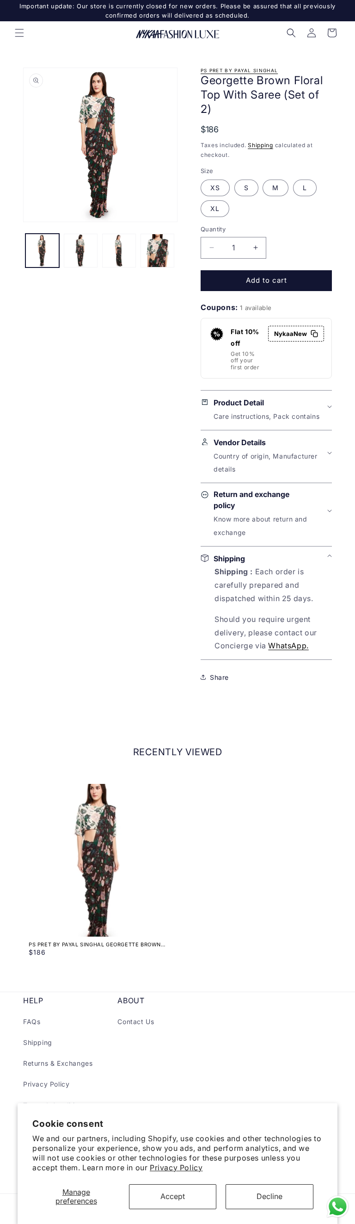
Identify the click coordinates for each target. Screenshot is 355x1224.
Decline (269, 1196)
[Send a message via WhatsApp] (337, 1206)
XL (215, 208)
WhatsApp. (288, 645)
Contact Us (135, 1021)
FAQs (31, 1021)
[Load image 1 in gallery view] (42, 250)
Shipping (260, 145)
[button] (19, 33)
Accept (172, 1196)
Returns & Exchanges (57, 1063)
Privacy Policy (176, 1167)
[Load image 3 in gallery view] (119, 250)
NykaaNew (290, 333)
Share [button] (219, 677)
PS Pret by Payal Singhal (239, 70)
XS (215, 188)
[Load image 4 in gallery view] (157, 250)
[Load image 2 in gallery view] (81, 250)
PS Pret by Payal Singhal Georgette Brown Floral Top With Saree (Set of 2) (95, 944)
